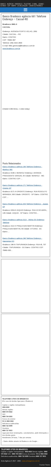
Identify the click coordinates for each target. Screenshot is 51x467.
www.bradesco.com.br (11, 49)
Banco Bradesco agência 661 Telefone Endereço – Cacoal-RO (24, 18)
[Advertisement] (25, 136)
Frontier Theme (44, 465)
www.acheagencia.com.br (30, 461)
